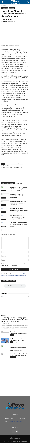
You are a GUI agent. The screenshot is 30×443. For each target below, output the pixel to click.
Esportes (11, 334)
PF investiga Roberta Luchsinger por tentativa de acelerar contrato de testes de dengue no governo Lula (14, 319)
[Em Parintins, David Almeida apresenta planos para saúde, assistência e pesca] (5, 347)
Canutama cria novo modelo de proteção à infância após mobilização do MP (18, 188)
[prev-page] (2, 230)
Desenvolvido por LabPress (15, 438)
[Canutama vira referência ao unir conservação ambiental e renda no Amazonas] (5, 196)
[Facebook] (13, 431)
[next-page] (5, 230)
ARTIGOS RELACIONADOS (8, 183)
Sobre (8, 437)
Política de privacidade (20, 437)
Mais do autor (19, 183)
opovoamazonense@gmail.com (17, 421)
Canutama (3, 5)
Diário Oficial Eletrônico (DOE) (17, 163)
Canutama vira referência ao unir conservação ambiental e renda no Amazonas (18, 195)
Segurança (4, 315)
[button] (2, 2)
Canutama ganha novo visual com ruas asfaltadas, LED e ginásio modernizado (18, 203)
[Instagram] (17, 431)
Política (11, 350)
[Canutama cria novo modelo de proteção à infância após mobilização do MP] (5, 188)
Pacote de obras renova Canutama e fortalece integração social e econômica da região (18, 210)
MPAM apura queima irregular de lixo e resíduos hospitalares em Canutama (18, 224)
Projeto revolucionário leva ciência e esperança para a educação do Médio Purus (17, 217)
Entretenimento (13, 357)
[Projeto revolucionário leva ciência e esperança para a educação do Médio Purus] (5, 217)
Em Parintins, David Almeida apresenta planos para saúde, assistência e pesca (19, 347)
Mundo (11, 342)
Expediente (12, 437)
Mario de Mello (5, 165)
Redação (5, 21)
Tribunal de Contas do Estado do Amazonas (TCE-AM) (12, 167)
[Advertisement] (15, 376)
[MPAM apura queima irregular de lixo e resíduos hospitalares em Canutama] (5, 224)
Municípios (5, 8)
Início (5, 437)
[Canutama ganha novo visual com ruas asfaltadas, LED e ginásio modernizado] (5, 203)
